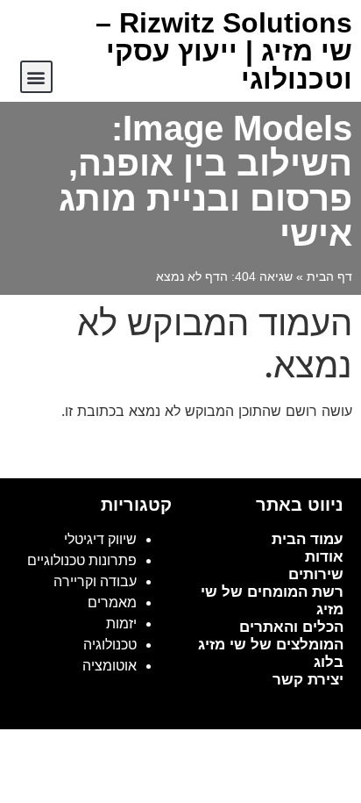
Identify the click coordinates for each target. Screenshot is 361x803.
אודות (324, 556)
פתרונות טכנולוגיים (82, 560)
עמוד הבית (307, 539)
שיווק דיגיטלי (100, 539)
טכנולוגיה (110, 644)
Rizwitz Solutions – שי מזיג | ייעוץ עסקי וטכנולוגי (224, 51)
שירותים (315, 574)
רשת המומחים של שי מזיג (272, 601)
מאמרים (112, 602)
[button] (36, 77)
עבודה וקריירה (95, 581)
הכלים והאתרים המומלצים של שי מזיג (270, 636)
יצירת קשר (308, 679)
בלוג (328, 662)
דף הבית (329, 276)
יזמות (121, 623)
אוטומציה (109, 665)
